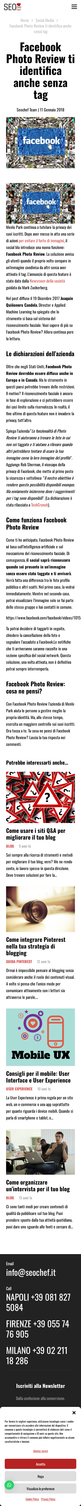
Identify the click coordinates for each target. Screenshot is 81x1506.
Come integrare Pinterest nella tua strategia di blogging (35, 946)
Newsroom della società (47, 281)
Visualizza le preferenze (40, 1488)
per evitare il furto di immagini (41, 240)
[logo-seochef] (12, 6)
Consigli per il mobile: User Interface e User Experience (38, 1076)
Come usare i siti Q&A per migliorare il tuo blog (35, 833)
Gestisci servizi (40, 1451)
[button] (74, 1412)
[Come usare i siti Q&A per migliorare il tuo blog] (40, 775)
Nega (41, 1476)
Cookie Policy (32, 1499)
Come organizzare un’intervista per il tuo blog (38, 1185)
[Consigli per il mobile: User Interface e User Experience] (40, 1012)
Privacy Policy (48, 1499)
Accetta (40, 1463)
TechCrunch (39, 505)
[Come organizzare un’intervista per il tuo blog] (40, 1132)
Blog (10, 846)
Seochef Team (27, 110)
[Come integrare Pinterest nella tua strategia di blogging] (40, 890)
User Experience (19, 1088)
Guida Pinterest (19, 961)
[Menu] (74, 6)
